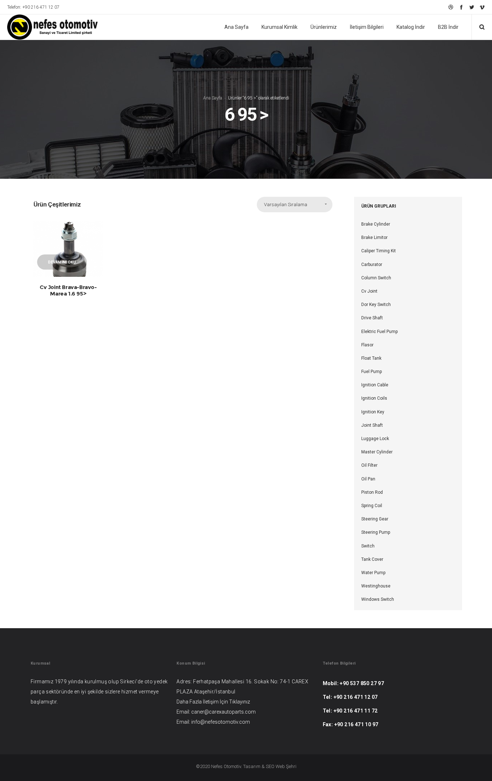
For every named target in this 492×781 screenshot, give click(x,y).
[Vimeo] (482, 7)
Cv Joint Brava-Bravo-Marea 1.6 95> (68, 290)
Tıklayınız (239, 702)
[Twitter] (471, 7)
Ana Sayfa (212, 98)
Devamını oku (62, 262)
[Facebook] (461, 7)
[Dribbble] (451, 7)
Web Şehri (286, 766)
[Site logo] (47, 27)
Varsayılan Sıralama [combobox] (285, 204)
